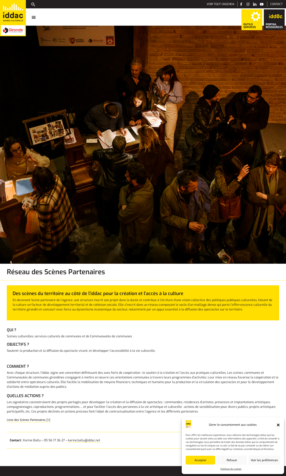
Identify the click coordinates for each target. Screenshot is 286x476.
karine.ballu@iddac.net (84, 440)
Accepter (200, 460)
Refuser (232, 460)
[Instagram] (248, 4)
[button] (278, 425)
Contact (276, 4)
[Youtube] (261, 4)
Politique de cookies (230, 469)
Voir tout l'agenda (220, 4)
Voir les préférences (264, 460)
